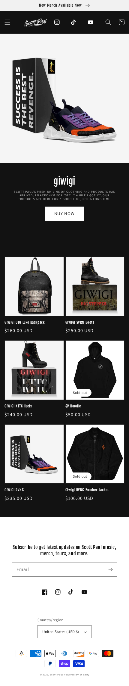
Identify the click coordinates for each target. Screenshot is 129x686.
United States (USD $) (60, 631)
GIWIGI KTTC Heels (18, 406)
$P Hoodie (73, 406)
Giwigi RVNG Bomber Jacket (87, 490)
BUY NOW (64, 213)
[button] (7, 22)
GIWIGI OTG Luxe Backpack (24, 322)
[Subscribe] (110, 569)
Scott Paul (56, 674)
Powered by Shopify (76, 674)
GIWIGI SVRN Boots (79, 322)
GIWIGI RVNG (14, 490)
